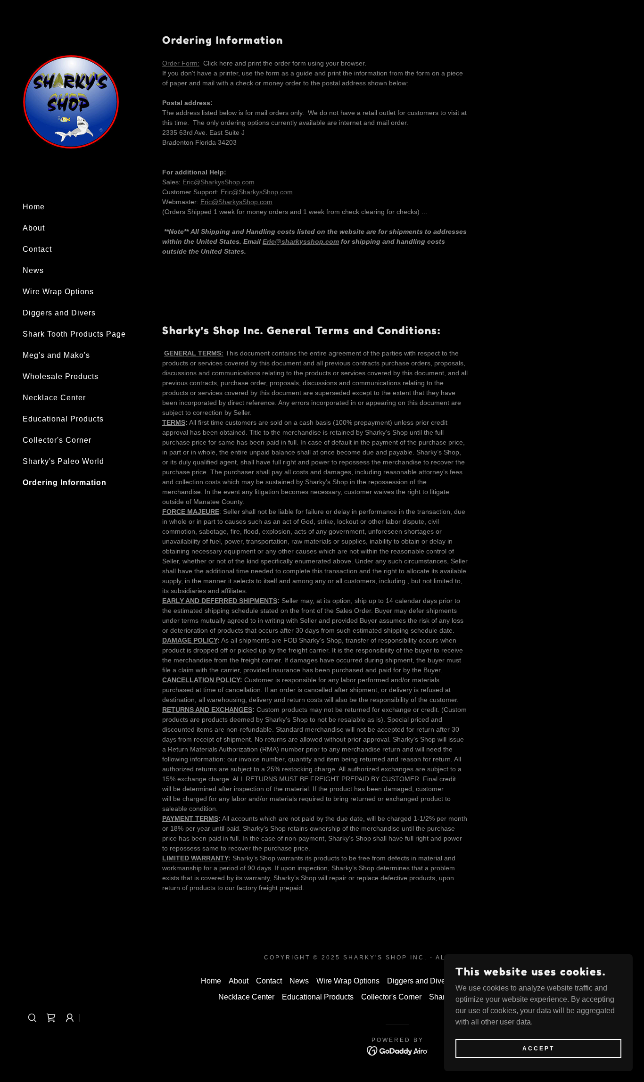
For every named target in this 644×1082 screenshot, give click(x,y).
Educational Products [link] (63, 419)
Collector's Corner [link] (57, 440)
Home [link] (34, 207)
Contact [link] (37, 249)
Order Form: (180, 63)
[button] (69, 1017)
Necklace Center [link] (54, 398)
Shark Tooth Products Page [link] (74, 334)
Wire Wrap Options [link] (58, 292)
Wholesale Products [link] (61, 376)
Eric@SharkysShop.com (218, 182)
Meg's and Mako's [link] (56, 355)
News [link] (33, 270)
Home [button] (211, 981)
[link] (71, 102)
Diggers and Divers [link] (59, 313)
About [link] (34, 228)
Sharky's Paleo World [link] (63, 461)
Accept (538, 1048)
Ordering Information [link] (65, 483)
